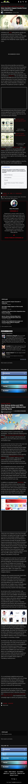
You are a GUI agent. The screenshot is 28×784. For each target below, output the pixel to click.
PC (10, 6)
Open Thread (12, 771)
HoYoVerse (24, 196)
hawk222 (8, 346)
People (2, 331)
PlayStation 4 (14, 6)
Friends (6, 180)
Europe (11, 196)
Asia (4, 196)
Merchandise (7, 198)
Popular (10, 331)
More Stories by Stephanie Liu (14, 237)
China (7, 196)
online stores (16, 147)
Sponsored (8, 403)
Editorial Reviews (8, 175)
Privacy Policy (14, 775)
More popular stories (7, 326)
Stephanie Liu (8, 12)
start (10, 32)
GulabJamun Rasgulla (11, 335)
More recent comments (6, 362)
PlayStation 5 (21, 6)
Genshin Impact (17, 196)
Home (5, 771)
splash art (11, 75)
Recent (6, 331)
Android (3, 6)
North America (14, 198)
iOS (6, 6)
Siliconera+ (20, 771)
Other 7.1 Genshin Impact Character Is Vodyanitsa (11, 350)
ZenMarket (21, 482)
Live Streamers (7, 177)
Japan (3, 198)
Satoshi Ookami (10, 352)
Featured (3, 403)
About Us (6, 773)
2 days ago (23, 350)
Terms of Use (21, 773)
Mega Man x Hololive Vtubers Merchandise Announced (12, 342)
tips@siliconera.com (16, 782)
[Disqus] (14, 258)
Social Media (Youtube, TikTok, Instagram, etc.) (14, 183)
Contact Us (13, 773)
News (8, 6)
